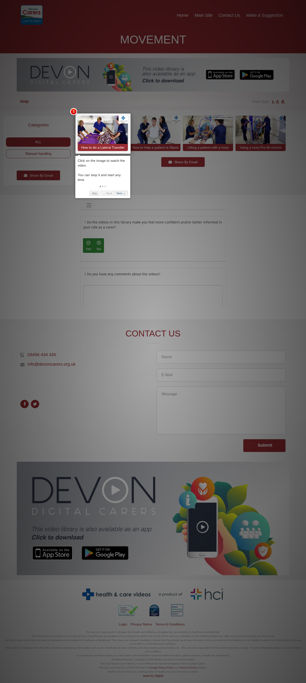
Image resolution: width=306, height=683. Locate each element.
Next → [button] (121, 193)
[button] (100, 186)
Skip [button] (94, 193)
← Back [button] (107, 193)
